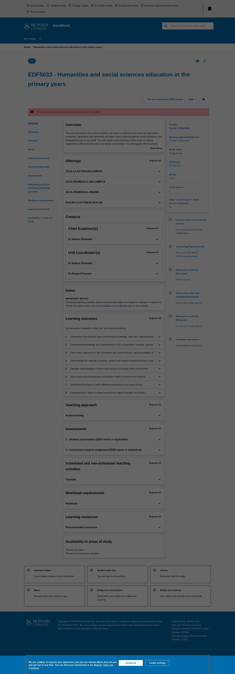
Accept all (130, 663)
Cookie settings (157, 663)
